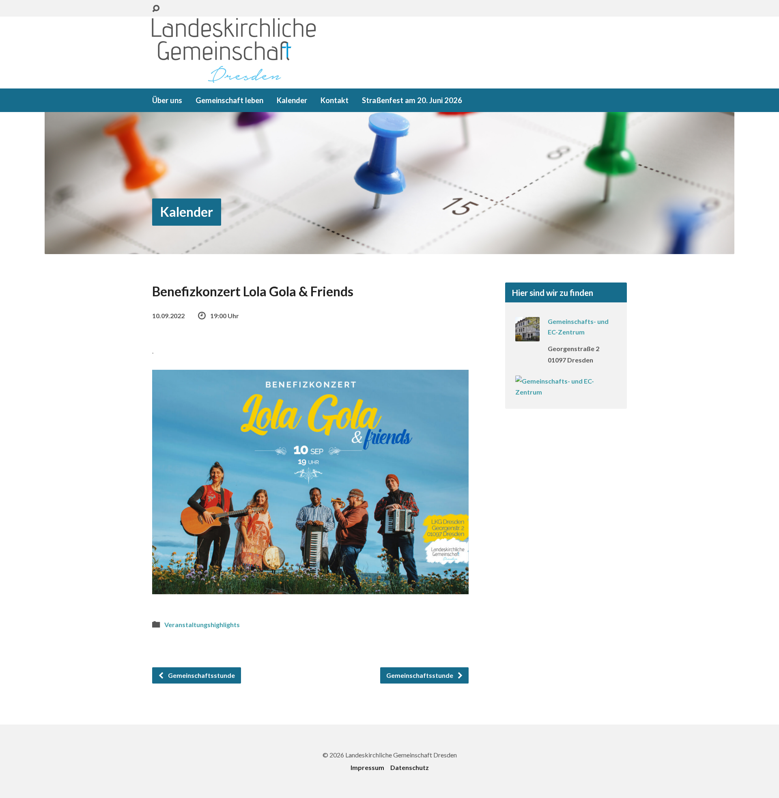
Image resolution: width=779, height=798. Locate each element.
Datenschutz (409, 767)
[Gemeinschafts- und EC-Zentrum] (527, 336)
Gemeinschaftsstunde (201, 675)
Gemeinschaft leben (229, 100)
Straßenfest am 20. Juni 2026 (412, 100)
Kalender (292, 100)
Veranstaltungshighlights (202, 624)
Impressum (367, 767)
